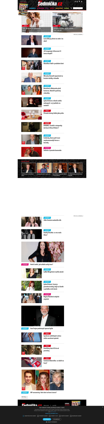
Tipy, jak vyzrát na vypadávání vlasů (32, 29)
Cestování (59, 8)
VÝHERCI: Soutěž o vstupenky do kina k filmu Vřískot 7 (53, 127)
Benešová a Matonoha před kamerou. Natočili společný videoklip (52, 91)
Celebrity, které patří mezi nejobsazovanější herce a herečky (52, 140)
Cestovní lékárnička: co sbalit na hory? (54, 362)
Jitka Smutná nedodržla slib (52, 220)
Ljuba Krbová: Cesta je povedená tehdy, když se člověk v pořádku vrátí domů (53, 287)
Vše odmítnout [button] (56, 419)
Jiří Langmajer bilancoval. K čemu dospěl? (52, 52)
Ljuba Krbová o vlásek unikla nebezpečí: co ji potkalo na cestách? (53, 103)
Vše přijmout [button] (47, 419)
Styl (46, 8)
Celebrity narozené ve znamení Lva (43, 174)
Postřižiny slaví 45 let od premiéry (51, 350)
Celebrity (32, 8)
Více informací (53, 411)
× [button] (102, 407)
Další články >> (25, 396)
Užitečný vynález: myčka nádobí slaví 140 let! (63, 29)
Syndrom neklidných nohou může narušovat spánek (52, 337)
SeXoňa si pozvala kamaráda (52, 150)
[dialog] (52, 415)
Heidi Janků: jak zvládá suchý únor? (41, 264)
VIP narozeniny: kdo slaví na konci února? (43, 392)
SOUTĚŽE (54, 405)
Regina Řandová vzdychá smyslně (51, 298)
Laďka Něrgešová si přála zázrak (53, 272)
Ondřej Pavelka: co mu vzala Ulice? (52, 234)
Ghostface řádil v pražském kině (54, 63)
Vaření (66, 8)
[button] (52, 413)
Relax (52, 8)
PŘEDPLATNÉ (46, 405)
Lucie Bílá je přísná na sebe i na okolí (53, 40)
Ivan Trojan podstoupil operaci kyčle (41, 328)
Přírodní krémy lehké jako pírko (54, 113)
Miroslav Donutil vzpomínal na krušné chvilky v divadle (53, 77)
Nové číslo (23, 2)
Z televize (40, 8)
